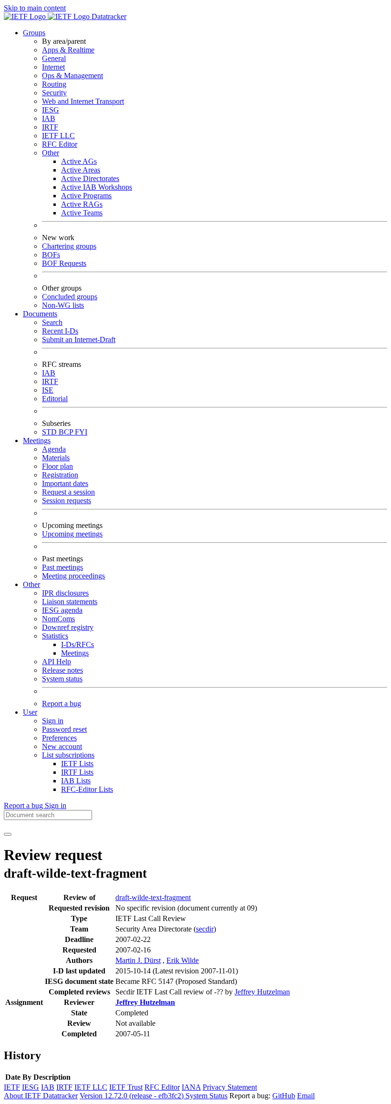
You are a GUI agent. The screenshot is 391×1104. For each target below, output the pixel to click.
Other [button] (31, 584)
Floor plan (57, 466)
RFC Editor (59, 144)
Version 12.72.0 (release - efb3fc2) (132, 1096)
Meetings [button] (37, 440)
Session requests (66, 500)
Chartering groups (69, 246)
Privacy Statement (230, 1087)
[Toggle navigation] (7, 834)
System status (62, 679)
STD (50, 432)
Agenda (54, 449)
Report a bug (61, 703)
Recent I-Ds (60, 331)
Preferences (59, 738)
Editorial (55, 399)
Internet (53, 67)
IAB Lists (76, 781)
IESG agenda (62, 610)
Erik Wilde (182, 960)
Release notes (62, 670)
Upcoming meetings (72, 534)
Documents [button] (40, 314)
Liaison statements (69, 602)
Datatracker (108, 16)
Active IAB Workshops (96, 187)
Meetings (75, 653)
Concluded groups (69, 297)
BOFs (51, 255)
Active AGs (79, 161)
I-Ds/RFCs (77, 644)
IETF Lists (77, 764)
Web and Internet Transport (83, 101)
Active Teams (82, 213)
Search (52, 322)
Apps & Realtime (68, 50)
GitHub (283, 1096)
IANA (191, 1087)
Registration (60, 475)
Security (54, 93)
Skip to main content (35, 8)
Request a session (68, 492)
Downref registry (67, 627)
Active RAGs (82, 204)
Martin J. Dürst (138, 960)
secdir (205, 929)
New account (62, 746)
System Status (206, 1096)
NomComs (58, 619)
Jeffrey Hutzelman (262, 992)
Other (50, 153)
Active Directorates (90, 178)
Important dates (65, 483)
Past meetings (62, 567)
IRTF (50, 127)
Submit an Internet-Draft (78, 339)
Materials (56, 458)
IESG (50, 110)
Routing (54, 84)
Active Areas (80, 170)
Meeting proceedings (73, 576)
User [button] (30, 712)
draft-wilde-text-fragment (153, 897)
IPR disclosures (65, 593)
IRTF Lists (77, 772)
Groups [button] (34, 33)
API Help (56, 662)
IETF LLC (58, 136)
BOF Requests (64, 263)
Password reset (64, 729)
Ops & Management (72, 75)
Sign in (52, 721)
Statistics (55, 636)
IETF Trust (126, 1087)
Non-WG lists (63, 305)
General (54, 58)
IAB (48, 118)
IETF (12, 1087)
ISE (47, 390)
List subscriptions (68, 755)
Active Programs (86, 196)
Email (306, 1096)
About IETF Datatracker (41, 1096)
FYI (81, 432)
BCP (67, 432)
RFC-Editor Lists (87, 789)
